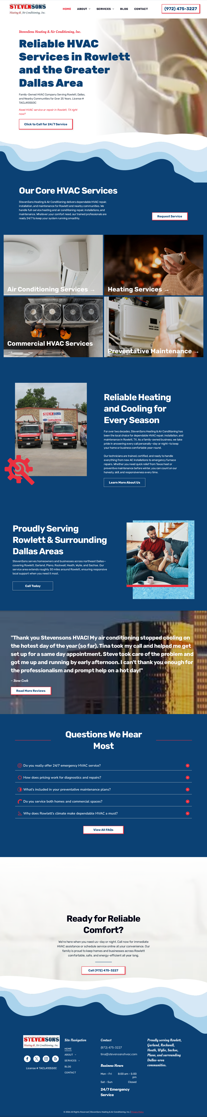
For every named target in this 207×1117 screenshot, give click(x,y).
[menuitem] (67, 9)
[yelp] (55, 1059)
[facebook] (27, 1059)
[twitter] (36, 1059)
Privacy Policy (137, 1112)
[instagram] (46, 1059)
